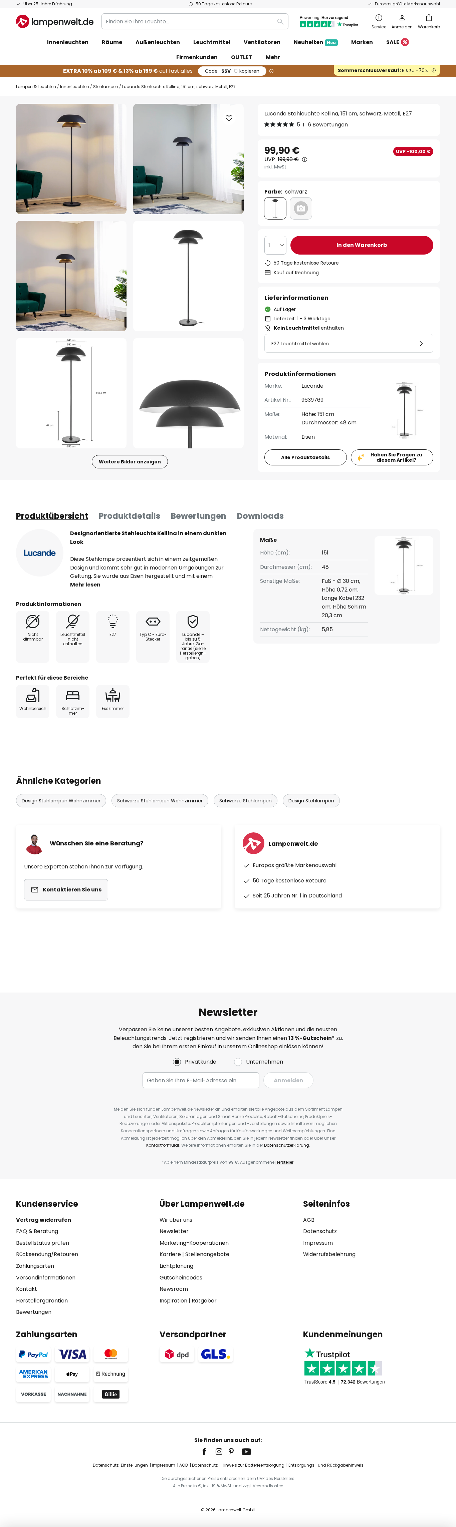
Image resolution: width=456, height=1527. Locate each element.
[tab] (52, 516)
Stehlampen (105, 86)
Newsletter (174, 1231)
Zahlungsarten (35, 1266)
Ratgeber (204, 1300)
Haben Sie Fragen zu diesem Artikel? (396, 457)
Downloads (260, 515)
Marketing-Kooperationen (194, 1243)
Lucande (312, 386)
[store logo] (54, 21)
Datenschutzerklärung (286, 1145)
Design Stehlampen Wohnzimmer (61, 800)
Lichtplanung (176, 1266)
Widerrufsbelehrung (329, 1254)
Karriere (170, 1254)
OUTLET (241, 57)
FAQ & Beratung (37, 1231)
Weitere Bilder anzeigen (130, 461)
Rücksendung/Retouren (47, 1254)
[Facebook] (209, 1451)
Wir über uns (176, 1220)
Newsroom (174, 1289)
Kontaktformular (162, 1145)
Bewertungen (198, 515)
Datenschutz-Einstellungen (120, 1465)
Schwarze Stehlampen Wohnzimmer (160, 800)
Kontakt (26, 1289)
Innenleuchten (74, 86)
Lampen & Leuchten (36, 86)
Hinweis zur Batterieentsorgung (253, 1465)
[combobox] (195, 21)
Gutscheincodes (181, 1277)
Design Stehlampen (311, 800)
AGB (308, 1220)
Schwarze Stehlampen (245, 800)
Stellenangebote (207, 1254)
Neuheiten (315, 42)
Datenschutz (320, 1231)
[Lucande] (39, 553)
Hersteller (284, 1162)
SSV (232, 71)
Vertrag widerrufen (43, 1220)
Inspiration (173, 1300)
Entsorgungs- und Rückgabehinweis (326, 1465)
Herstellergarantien (42, 1300)
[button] (71, 276)
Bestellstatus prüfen (42, 1243)
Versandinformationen (45, 1277)
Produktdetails (129, 515)
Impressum (318, 1243)
